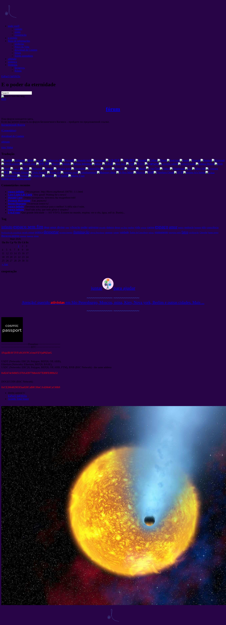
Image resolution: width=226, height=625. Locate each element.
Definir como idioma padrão (16, 178)
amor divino (57, 227)
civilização (194, 232)
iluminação (81, 232)
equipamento (161, 232)
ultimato (12, 58)
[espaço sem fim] (10, 20)
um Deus (124, 228)
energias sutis (175, 232)
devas (117, 227)
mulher (131, 227)
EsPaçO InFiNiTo (10, 76)
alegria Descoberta (97, 233)
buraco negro (213, 232)
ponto (18, 32)
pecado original (28, 232)
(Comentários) (8, 130)
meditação (189, 227)
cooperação (20, 35)
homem (197, 227)
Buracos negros (10, 235)
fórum (18, 52)
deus (46, 227)
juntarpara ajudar (113, 288)
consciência (212, 227)
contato (18, 29)
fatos (184, 232)
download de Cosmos (26, 49)
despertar (51, 231)
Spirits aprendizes (24, 55)
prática (39, 232)
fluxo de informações (19, 40)
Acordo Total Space (18, 398)
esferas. (151, 233)
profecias (19, 43)
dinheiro (110, 227)
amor (173, 226)
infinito (7, 227)
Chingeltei (203, 232)
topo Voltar (7, 147)
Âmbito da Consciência (139, 232)
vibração (75, 227)
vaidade (124, 232)
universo (93, 227)
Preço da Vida (22, 46)
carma (150, 227)
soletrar (143, 228)
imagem (23, 236)
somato (116, 232)
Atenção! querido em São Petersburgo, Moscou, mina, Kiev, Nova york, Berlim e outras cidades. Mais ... (113, 302)
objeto (36, 236)
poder (84, 227)
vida (137, 227)
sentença (12, 61)
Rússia (18, 70)
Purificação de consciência (11, 233)
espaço (161, 226)
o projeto (12, 37)
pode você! (14, 26)
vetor (67, 227)
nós (204, 227)
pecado (102, 227)
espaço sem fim (28, 226)
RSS (3, 99)
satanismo (109, 232)
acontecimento (66, 232)
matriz (181, 227)
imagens (30, 236)
